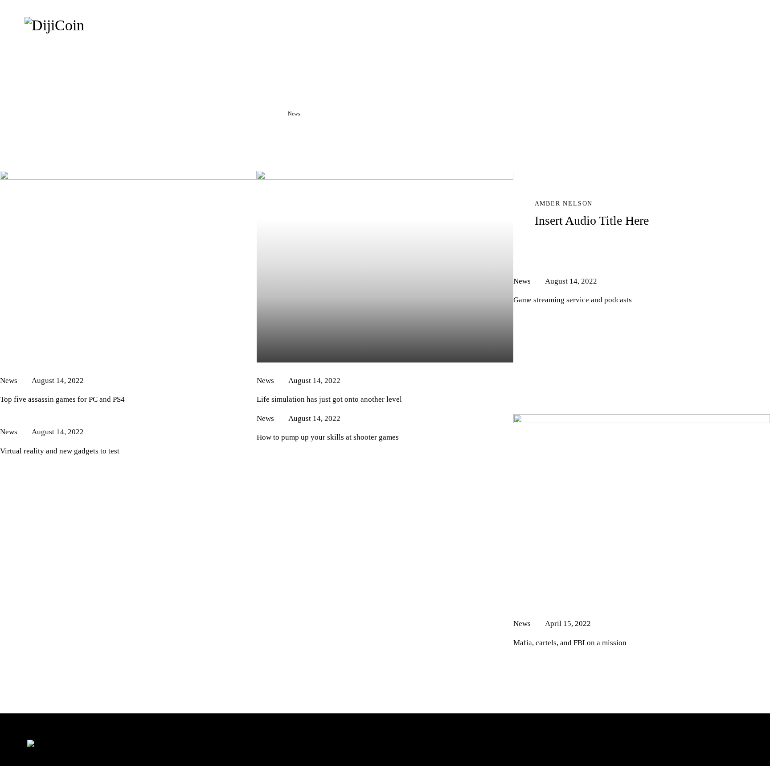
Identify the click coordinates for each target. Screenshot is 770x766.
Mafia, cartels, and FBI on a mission (570, 642)
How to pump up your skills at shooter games (328, 437)
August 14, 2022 (58, 380)
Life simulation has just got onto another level (329, 399)
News (8, 380)
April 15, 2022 (568, 623)
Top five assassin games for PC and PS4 (62, 399)
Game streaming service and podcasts (572, 300)
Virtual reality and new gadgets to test (59, 451)
